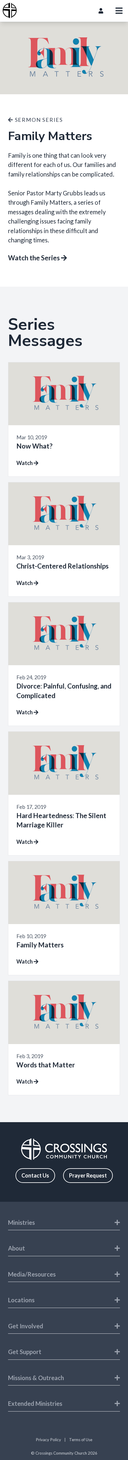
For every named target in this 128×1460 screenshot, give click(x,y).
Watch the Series (34, 258)
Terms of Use (80, 1439)
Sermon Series (38, 119)
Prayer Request (88, 1175)
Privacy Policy (48, 1439)
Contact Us (35, 1175)
